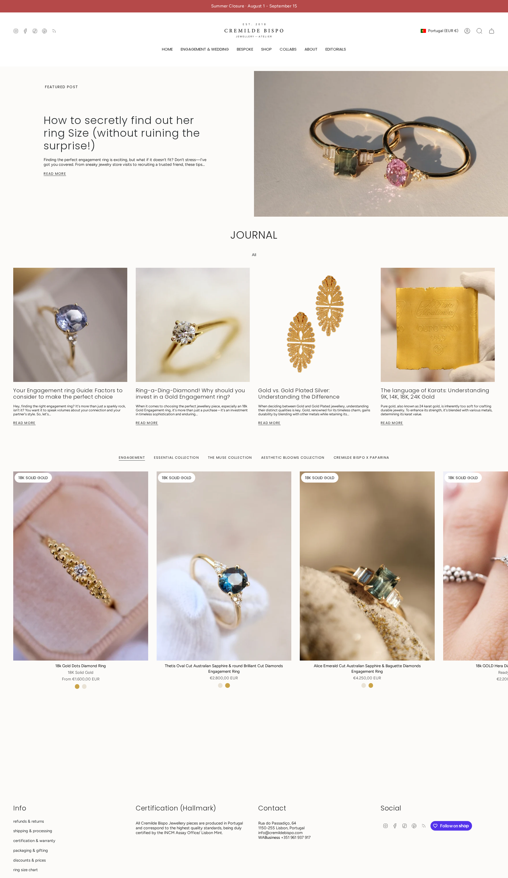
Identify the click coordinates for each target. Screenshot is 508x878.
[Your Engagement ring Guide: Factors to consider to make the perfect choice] (70, 325)
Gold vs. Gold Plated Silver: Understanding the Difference (298, 393)
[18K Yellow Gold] (77, 686)
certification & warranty (34, 840)
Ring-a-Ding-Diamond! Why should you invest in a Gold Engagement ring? (190, 393)
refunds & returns (28, 821)
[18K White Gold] (84, 686)
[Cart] (492, 30)
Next (500, 566)
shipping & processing (32, 830)
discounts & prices (29, 860)
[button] (205, 49)
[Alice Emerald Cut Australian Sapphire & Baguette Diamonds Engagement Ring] (367, 565)
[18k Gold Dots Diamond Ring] (80, 565)
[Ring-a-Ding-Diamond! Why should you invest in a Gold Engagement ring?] (193, 325)
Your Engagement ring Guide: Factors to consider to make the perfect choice (68, 393)
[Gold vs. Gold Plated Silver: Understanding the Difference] (315, 325)
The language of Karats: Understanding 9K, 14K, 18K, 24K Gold (435, 393)
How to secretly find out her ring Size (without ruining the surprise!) (122, 133)
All (254, 254)
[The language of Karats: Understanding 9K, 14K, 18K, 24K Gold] (438, 325)
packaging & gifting (30, 850)
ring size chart (25, 869)
